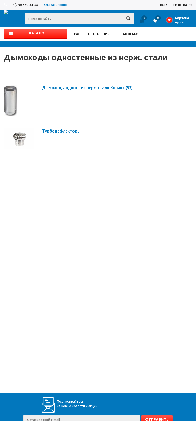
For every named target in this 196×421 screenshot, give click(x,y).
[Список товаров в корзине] (178, 21)
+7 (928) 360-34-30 (24, 4)
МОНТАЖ (131, 34)
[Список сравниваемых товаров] (142, 23)
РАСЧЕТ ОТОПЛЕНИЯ (92, 34)
